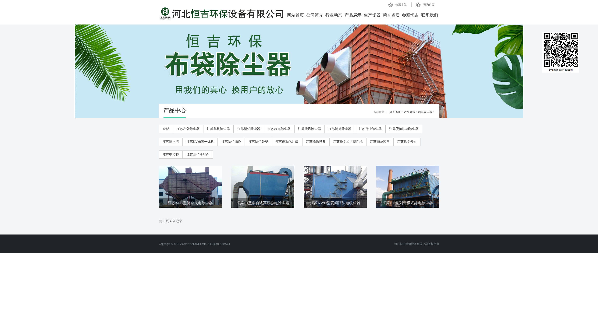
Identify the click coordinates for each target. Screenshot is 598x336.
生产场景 (372, 15)
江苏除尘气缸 (407, 142)
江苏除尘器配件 (197, 154)
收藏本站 (401, 4)
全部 (166, 129)
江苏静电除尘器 (279, 129)
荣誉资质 (391, 15)
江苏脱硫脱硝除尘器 (404, 129)
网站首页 (295, 15)
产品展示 (353, 15)
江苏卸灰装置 (380, 142)
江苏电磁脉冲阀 (287, 142)
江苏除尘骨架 (258, 142)
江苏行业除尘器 (370, 129)
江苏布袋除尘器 (188, 129)
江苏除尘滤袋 (231, 142)
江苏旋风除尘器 (309, 129)
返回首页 (395, 112)
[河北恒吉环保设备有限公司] (221, 13)
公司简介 (314, 15)
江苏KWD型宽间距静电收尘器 (335, 203)
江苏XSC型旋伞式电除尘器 (190, 203)
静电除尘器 (425, 112)
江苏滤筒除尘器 (339, 129)
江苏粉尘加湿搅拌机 (348, 142)
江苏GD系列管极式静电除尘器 (407, 203)
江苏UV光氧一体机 (200, 142)
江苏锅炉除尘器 (248, 129)
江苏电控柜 (171, 154)
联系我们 (429, 15)
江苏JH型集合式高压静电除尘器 (262, 203)
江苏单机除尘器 (218, 129)
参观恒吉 (410, 15)
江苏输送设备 (316, 142)
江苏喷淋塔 (171, 142)
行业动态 (333, 15)
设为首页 (428, 4)
